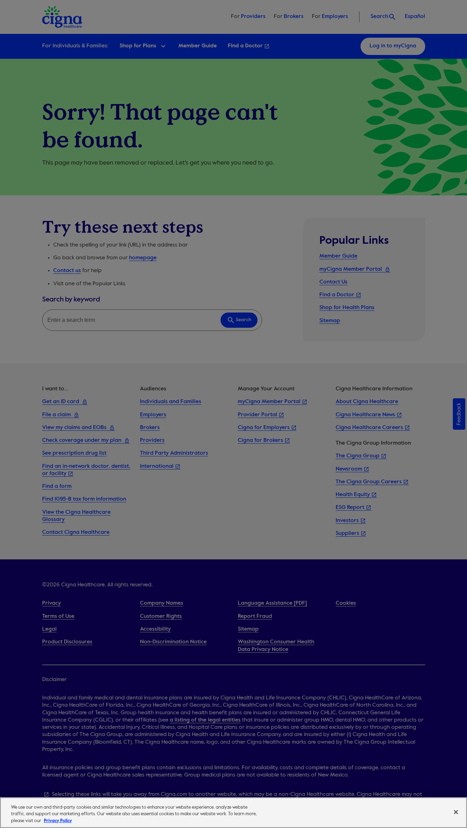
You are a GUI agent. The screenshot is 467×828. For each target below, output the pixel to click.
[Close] (456, 812)
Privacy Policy (58, 821)
